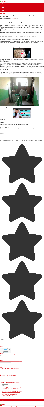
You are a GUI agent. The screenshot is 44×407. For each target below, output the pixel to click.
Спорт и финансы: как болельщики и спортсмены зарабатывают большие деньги (10, 382)
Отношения (3, 9)
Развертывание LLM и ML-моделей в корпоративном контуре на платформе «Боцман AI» (11, 354)
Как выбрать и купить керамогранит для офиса (7, 395)
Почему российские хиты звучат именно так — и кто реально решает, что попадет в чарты (11, 361)
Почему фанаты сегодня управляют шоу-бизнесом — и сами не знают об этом (9, 368)
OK (35, 406)
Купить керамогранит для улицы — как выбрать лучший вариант (8, 375)
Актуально (14, 18)
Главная (2, 3)
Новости (2, 4)
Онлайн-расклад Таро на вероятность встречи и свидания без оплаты (10, 397)
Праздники (3, 10)
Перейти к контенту (2, 0)
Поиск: (1, 384)
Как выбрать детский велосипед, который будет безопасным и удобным (10, 388)
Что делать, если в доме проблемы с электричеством (8, 390)
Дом (2, 6)
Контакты (3, 400)
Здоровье (3, 7)
